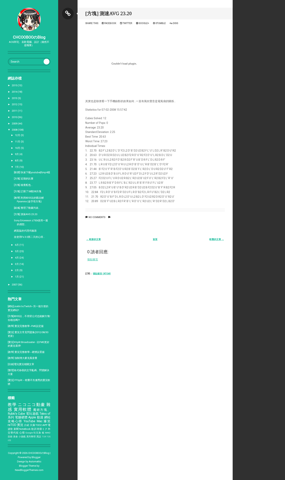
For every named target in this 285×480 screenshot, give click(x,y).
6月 (17, 244)
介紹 (26, 425)
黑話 (38, 436)
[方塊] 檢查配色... (23, 185)
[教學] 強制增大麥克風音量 (22, 358)
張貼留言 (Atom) (102, 273)
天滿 (32, 425)
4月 (17, 257)
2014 (15, 91)
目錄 (10, 436)
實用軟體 (23, 409)
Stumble (160, 23)
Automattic (35, 461)
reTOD (12, 425)
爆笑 (47, 421)
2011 (15, 110)
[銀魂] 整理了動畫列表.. (27, 207)
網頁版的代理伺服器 (25, 230)
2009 (15, 123)
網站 (47, 417)
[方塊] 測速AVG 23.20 (25, 214)
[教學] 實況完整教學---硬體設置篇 (26, 352)
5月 (17, 251)
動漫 (40, 417)
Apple (32, 417)
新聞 (16, 428)
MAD (47, 432)
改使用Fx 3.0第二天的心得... (29, 236)
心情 (22, 432)
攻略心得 (15, 421)
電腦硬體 (21, 417)
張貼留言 (92, 259)
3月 (17, 264)
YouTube (29, 421)
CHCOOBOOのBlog (29, 37)
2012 (15, 104)
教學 (12, 404)
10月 (18, 147)
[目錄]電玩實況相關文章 (21, 364)
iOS (9, 440)
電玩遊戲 (32, 413)
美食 (15, 436)
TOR (44, 436)
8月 (17, 160)
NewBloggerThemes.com (29, 470)
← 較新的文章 (93, 239)
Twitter (127, 23)
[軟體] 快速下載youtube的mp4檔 (32, 172)
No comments (97, 217)
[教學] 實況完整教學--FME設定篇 (26, 326)
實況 (20, 425)
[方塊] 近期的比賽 (23, 178)
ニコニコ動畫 (31, 404)
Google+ (143, 23)
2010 (15, 117)
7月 (17, 166)
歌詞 (33, 428)
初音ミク (42, 428)
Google (29, 432)
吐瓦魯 (37, 432)
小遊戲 (22, 436)
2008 (15, 129)
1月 (17, 276)
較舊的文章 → (216, 239)
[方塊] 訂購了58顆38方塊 (27, 191)
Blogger (36, 457)
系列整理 (31, 436)
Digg (175, 23)
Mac (39, 421)
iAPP (44, 425)
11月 (18, 141)
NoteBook (25, 428)
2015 (15, 85)
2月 (17, 270)
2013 (15, 98)
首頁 (155, 239)
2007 (15, 284)
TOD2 (38, 425)
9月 (17, 154)
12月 (18, 135)
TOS (48, 436)
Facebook (110, 23)
